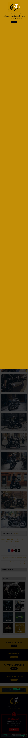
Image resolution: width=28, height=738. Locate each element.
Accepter (14, 22)
